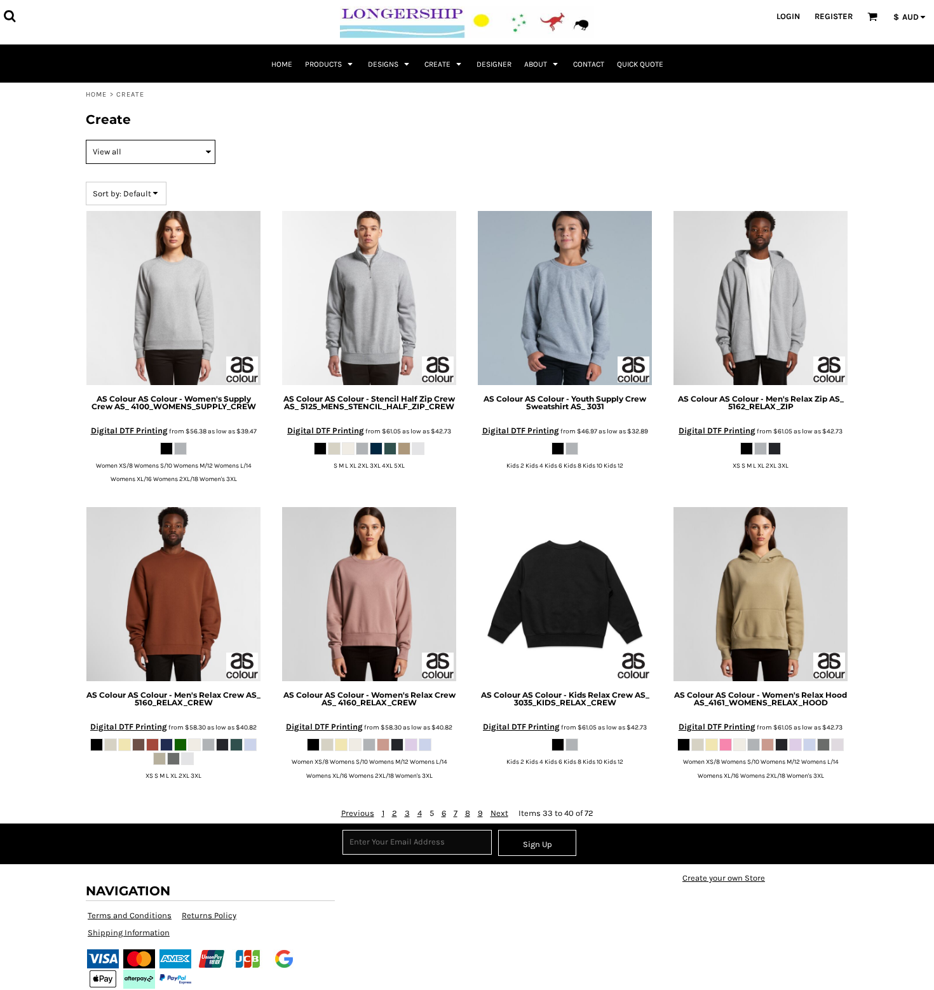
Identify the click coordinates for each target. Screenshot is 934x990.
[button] (9, 16)
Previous (357, 813)
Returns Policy (209, 915)
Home (96, 94)
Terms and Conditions (130, 915)
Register (834, 16)
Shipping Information (129, 932)
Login (788, 16)
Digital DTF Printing (129, 430)
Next (499, 813)
